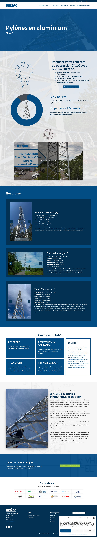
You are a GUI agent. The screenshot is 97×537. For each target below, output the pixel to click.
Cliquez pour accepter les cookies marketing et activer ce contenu (48, 161)
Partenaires (53, 518)
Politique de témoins (72, 534)
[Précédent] (11, 221)
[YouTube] (11, 527)
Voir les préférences (89, 531)
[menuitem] (87, 1)
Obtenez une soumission (83, 5)
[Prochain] (29, 221)
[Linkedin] (9, 527)
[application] (89, 1)
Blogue (81, 1)
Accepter (66, 531)
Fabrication (55, 5)
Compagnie (64, 5)
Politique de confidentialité (82, 534)
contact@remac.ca (10, 521)
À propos (52, 515)
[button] (94, 518)
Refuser (77, 531)
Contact (75, 1)
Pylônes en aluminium (44, 5)
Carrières (72, 5)
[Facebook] (6, 527)
